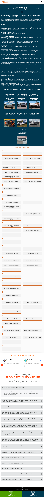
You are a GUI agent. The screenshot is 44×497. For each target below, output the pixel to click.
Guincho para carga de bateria (7, 58)
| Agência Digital (26, 489)
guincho (6, 36)
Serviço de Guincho (4, 49)
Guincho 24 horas (5, 60)
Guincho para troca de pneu (7, 62)
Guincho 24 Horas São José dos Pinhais (9, 50)
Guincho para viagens (27, 46)
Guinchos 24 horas (18, 19)
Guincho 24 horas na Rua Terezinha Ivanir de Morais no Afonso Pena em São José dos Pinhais (22, 90)
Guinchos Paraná (7, 27)
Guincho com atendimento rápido (8, 64)
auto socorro (11, 36)
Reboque (10, 49)
